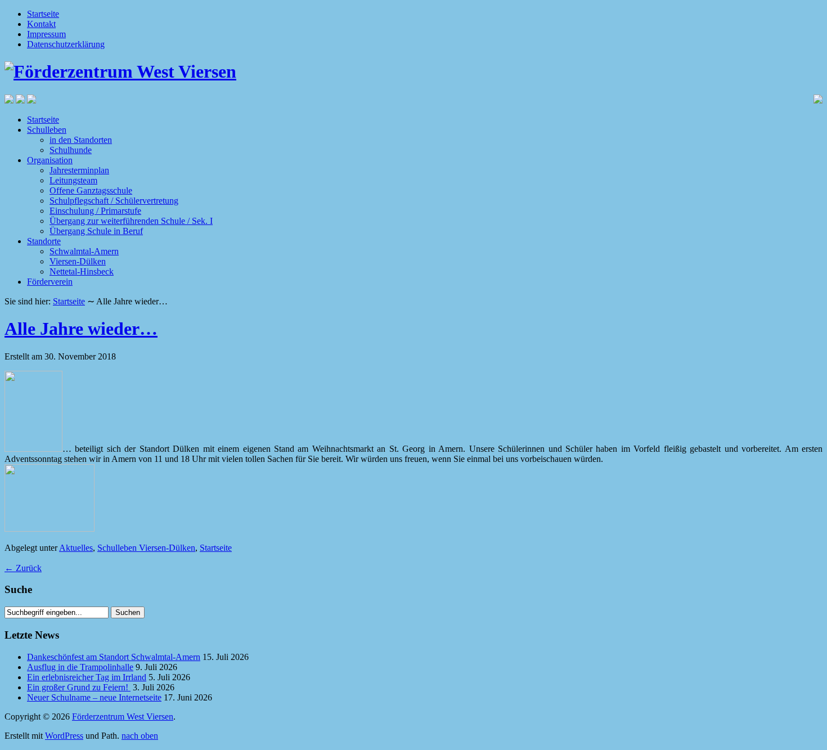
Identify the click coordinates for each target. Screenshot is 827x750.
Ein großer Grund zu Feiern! (79, 687)
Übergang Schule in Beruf (96, 231)
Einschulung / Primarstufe (95, 210)
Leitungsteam (73, 180)
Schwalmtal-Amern (84, 251)
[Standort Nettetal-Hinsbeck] (9, 100)
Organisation (50, 160)
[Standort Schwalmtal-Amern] (31, 100)
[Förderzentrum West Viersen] (120, 71)
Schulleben (46, 129)
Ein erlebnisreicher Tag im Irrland (86, 677)
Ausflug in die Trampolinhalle (80, 667)
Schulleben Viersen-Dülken (146, 548)
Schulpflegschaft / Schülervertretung (114, 200)
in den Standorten (81, 140)
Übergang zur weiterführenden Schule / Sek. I (131, 221)
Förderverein (50, 281)
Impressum (46, 34)
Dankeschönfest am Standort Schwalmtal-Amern (113, 657)
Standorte (44, 241)
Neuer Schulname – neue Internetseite (94, 697)
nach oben (140, 735)
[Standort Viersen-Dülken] (20, 100)
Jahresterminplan (79, 170)
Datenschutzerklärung (66, 44)
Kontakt (41, 24)
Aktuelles (76, 548)
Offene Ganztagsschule (91, 190)
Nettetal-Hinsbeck (82, 271)
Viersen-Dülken (78, 261)
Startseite (43, 14)
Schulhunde (71, 150)
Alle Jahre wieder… (81, 328)
